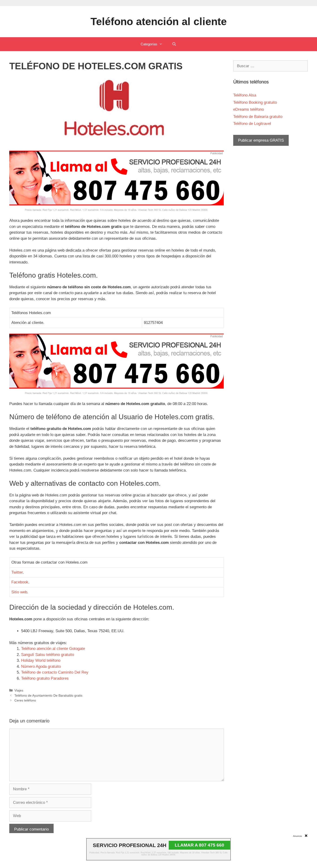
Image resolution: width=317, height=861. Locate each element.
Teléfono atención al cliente (159, 21)
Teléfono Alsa (244, 95)
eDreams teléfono (248, 109)
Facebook (19, 582)
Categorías (149, 44)
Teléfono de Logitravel (252, 123)
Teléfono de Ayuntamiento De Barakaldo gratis (48, 695)
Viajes (18, 690)
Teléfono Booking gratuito (255, 102)
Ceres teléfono (25, 700)
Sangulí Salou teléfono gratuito (47, 654)
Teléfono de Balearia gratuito (257, 116)
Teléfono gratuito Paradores (45, 678)
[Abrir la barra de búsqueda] (174, 44)
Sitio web (19, 592)
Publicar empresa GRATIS (261, 140)
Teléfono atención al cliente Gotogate (53, 648)
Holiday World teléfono (40, 660)
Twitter (17, 572)
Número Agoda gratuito (41, 666)
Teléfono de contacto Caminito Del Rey (54, 672)
